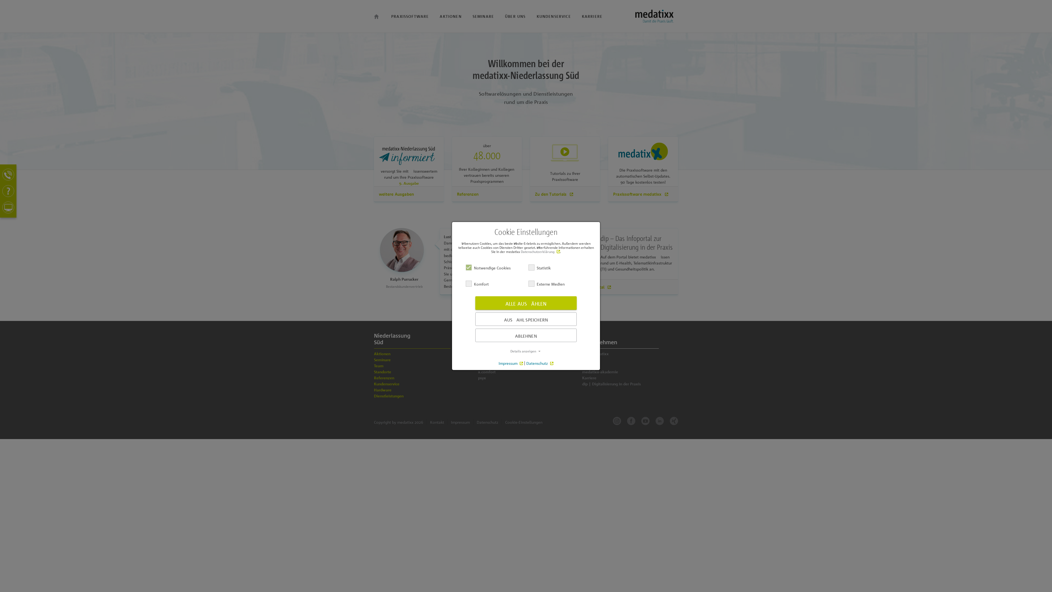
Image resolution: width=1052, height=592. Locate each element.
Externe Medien (551, 283)
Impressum (508, 363)
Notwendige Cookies (492, 267)
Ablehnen (526, 336)
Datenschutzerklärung (537, 252)
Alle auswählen (526, 304)
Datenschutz (537, 363)
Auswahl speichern (526, 320)
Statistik (544, 267)
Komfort (481, 283)
